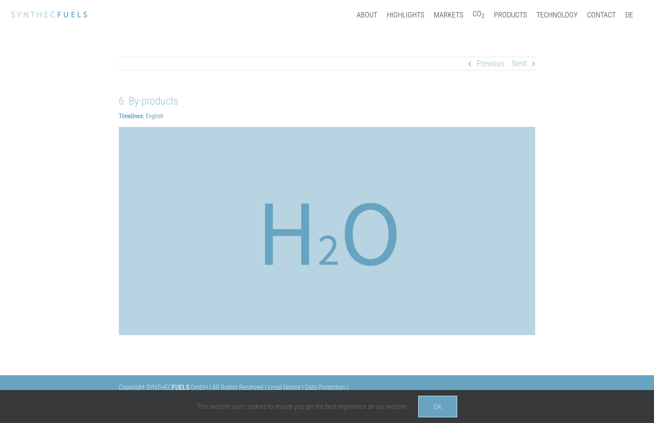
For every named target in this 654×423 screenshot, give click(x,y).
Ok (438, 407)
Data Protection (325, 387)
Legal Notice (285, 387)
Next (519, 63)
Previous (490, 63)
